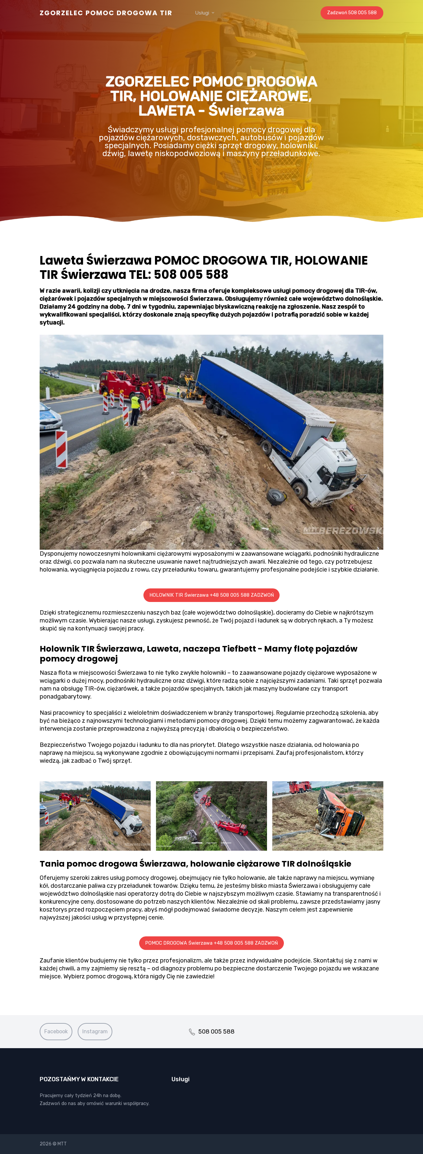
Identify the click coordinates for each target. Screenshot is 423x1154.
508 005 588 (216, 1031)
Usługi (203, 13)
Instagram (95, 1031)
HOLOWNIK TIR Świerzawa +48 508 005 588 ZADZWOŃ (211, 595)
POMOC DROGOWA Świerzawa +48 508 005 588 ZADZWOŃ (211, 943)
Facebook (56, 1031)
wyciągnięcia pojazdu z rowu (109, 569)
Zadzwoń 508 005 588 (352, 13)
